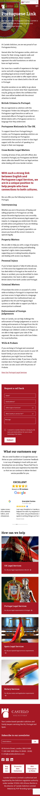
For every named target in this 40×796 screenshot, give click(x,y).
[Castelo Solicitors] (7, 6)
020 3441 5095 (8, 751)
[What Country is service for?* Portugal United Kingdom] (20, 414)
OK (35, 741)
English (27, 2)
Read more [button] (7, 519)
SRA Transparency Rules (32, 768)
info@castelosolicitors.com (14, 754)
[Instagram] (7, 759)
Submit (10, 440)
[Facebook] (3, 759)
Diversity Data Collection (18, 768)
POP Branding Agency (24, 788)
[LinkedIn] (11, 759)
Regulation (6, 768)
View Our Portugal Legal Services (14, 372)
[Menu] (37, 6)
